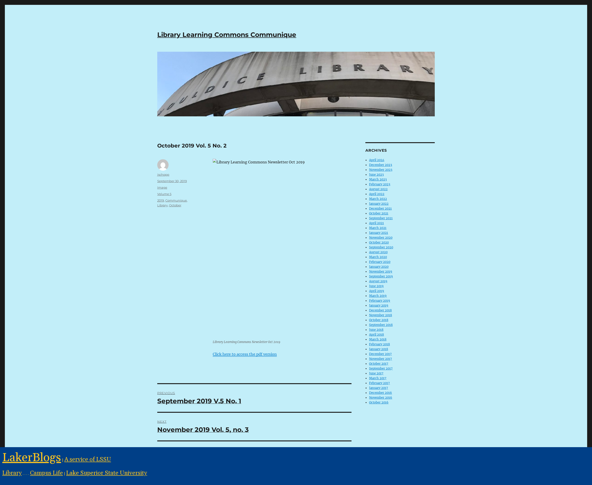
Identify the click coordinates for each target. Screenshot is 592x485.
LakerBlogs (31, 457)
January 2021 (378, 233)
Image (162, 187)
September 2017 (381, 369)
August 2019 (378, 281)
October (175, 205)
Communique (176, 200)
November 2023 (380, 170)
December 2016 (380, 393)
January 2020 (378, 267)
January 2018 (378, 349)
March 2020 (378, 257)
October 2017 (378, 364)
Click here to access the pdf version (245, 354)
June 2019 (376, 286)
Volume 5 (164, 194)
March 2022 (378, 199)
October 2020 (379, 242)
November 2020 (380, 238)
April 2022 (376, 194)
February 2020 (379, 262)
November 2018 (380, 315)
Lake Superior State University (106, 473)
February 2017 (379, 383)
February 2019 (379, 301)
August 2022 (378, 189)
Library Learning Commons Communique (226, 35)
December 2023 (380, 165)
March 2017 (377, 378)
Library (162, 205)
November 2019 (380, 272)
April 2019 (376, 291)
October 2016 (378, 402)
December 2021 (380, 209)
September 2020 (381, 247)
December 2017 (380, 354)
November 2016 (380, 398)
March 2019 (378, 296)
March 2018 (377, 339)
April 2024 (376, 160)
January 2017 (378, 388)
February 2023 (379, 184)
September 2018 (381, 325)
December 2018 (380, 310)
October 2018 (378, 320)
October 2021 (378, 213)
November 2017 (380, 359)
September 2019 (381, 276)
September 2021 (381, 218)
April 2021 (376, 223)
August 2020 (378, 252)
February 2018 (379, 344)
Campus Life (46, 473)
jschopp (163, 174)
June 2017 (376, 373)
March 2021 (377, 228)
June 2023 (376, 175)
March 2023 (378, 179)
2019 (160, 200)
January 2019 (378, 305)
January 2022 (378, 204)
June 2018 (376, 330)
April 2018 (376, 335)
